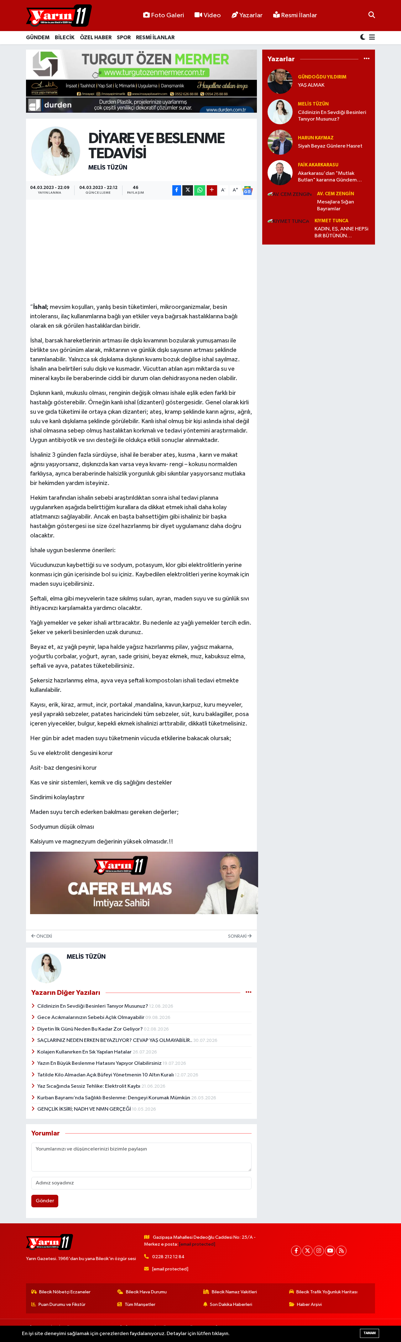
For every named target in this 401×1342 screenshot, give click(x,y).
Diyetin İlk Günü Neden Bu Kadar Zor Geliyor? (90, 1029)
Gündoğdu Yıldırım (322, 77)
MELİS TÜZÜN (107, 167)
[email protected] (197, 1244)
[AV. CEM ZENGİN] (290, 194)
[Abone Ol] (247, 190)
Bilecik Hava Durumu (146, 1292)
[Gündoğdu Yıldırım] (280, 81)
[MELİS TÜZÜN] (56, 151)
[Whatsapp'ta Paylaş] (199, 190)
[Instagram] (319, 1251)
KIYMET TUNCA (331, 220)
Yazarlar (251, 15)
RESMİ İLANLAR (155, 37)
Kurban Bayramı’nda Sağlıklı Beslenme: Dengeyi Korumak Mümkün (114, 1098)
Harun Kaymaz (316, 138)
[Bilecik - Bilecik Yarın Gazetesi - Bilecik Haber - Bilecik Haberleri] (59, 16)
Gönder (45, 1201)
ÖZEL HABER (96, 37)
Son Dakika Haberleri (231, 1304)
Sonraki (237, 936)
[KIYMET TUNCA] (288, 221)
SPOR (124, 37)
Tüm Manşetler (140, 1304)
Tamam (369, 1333)
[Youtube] (330, 1251)
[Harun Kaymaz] (280, 142)
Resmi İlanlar (298, 15)
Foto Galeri (167, 15)
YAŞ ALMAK (311, 85)
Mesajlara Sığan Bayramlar (335, 205)
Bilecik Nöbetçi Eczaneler (65, 1292)
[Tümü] (367, 59)
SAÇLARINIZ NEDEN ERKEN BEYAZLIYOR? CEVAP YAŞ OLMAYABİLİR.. (115, 1040)
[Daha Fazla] (212, 190)
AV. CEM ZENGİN (335, 193)
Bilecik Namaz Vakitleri (234, 1292)
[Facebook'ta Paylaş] (176, 190)
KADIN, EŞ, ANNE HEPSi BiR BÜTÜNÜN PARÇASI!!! (341, 232)
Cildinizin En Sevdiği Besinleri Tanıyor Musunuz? (93, 1006)
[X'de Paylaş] (187, 190)
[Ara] (371, 15)
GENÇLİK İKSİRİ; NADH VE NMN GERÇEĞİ (84, 1109)
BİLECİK (65, 37)
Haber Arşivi (309, 1304)
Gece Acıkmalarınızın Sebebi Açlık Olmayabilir (91, 1017)
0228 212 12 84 (168, 1256)
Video (212, 15)
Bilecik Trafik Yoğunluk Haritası (326, 1292)
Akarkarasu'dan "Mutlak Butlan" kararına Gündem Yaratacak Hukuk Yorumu (327, 177)
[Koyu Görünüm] (363, 38)
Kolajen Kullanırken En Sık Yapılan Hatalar (85, 1052)
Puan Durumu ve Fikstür (62, 1304)
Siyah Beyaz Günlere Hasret (330, 146)
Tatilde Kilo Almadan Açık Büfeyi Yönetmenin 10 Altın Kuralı (106, 1075)
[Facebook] (296, 1251)
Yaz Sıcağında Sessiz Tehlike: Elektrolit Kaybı (89, 1086)
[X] (307, 1251)
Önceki (43, 936)
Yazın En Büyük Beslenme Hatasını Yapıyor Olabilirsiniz (100, 1063)
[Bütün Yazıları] (249, 992)
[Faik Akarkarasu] (280, 172)
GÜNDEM (37, 37)
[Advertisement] (144, 248)
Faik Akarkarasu (318, 165)
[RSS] (341, 1251)
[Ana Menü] (371, 38)
